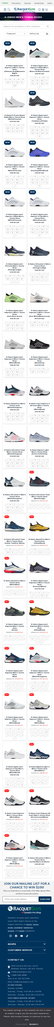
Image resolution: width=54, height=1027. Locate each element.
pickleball (18, 927)
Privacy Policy (22, 1024)
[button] (5, 13)
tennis (29, 924)
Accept (33, 1024)
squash (11, 931)
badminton (28, 927)
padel (21, 931)
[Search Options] (48, 26)
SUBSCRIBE (45, 899)
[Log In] (43, 9)
